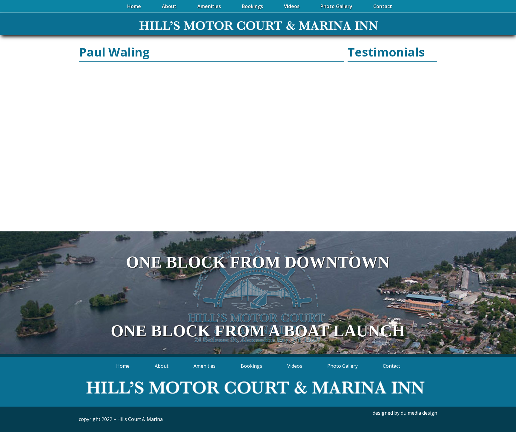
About (161, 366)
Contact (391, 366)
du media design (419, 413)
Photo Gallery (342, 366)
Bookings (251, 366)
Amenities (205, 366)
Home (123, 366)
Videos (294, 366)
